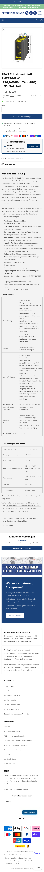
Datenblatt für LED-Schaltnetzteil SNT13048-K (23, 506)
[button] (2, 20)
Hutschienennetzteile (12, 695)
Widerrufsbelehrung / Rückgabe (16, 745)
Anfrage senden (15, 615)
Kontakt (7, 727)
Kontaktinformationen (12, 731)
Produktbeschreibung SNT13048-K (18, 508)
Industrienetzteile (10, 691)
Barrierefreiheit (10, 759)
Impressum (8, 754)
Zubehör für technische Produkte (16, 714)
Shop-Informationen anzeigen (15, 131)
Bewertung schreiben (22, 548)
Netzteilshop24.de (19, 868)
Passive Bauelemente (12, 705)
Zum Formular (34, 146)
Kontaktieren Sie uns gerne (20, 641)
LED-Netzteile (9, 686)
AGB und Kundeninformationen (15, 736)
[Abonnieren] (37, 801)
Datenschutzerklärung (12, 750)
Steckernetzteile (10, 700)
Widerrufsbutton (10, 764)
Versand (12, 95)
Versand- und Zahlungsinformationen (18, 741)
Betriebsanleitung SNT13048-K (16, 511)
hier (24, 521)
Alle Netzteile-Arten (11, 709)
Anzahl (4, 105)
